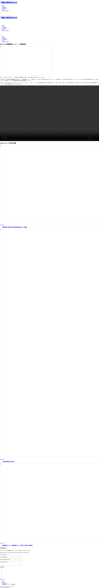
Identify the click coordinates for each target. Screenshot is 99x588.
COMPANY (4, 7)
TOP (3, 5)
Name (3, 554)
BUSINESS (4, 8)
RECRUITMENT (5, 10)
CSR (3, 9)
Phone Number (5, 559)
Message (3, 561)
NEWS (3, 6)
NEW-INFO (4, 583)
